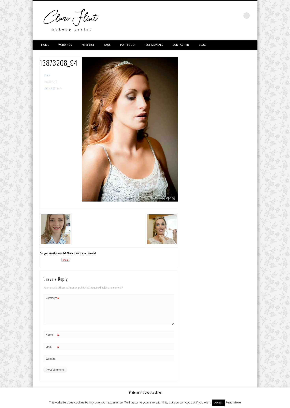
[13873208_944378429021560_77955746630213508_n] (130, 129)
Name (52, 335)
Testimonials (153, 45)
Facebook (222, 15)
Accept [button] (218, 402)
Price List (87, 45)
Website (51, 358)
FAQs (107, 45)
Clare (47, 75)
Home (45, 45)
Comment (52, 298)
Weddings (65, 45)
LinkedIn (238, 15)
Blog (202, 45)
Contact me (181, 45)
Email (52, 347)
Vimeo (230, 15)
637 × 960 (49, 88)
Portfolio (127, 45)
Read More (233, 402)
